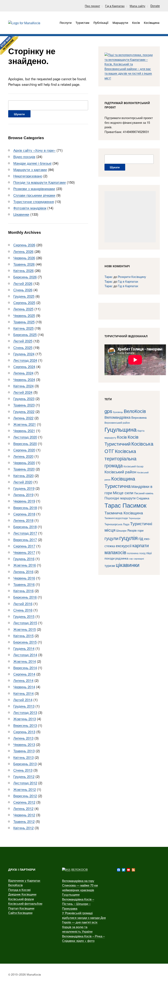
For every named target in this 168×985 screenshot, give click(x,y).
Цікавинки (21, 214)
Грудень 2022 (23, 411)
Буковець (118, 412)
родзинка (121, 558)
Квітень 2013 (23, 757)
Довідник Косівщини (22, 894)
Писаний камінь (143, 493)
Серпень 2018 (24, 513)
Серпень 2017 (24, 545)
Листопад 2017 (25, 533)
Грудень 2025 (23, 296)
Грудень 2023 (23, 398)
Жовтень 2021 (24, 424)
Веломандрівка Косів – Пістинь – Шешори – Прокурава (78, 903)
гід (140, 538)
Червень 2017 (24, 552)
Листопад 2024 (25, 360)
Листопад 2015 (25, 622)
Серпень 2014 (24, 674)
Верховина (138, 417)
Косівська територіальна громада (120, 458)
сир (131, 558)
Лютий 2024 (22, 392)
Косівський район (120, 471)
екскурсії (124, 545)
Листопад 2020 (25, 436)
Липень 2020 (23, 456)
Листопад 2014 (25, 654)
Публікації (100, 23)
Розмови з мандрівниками (34, 188)
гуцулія (128, 537)
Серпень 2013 (24, 731)
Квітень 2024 (23, 385)
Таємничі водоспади (116, 518)
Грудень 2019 (23, 488)
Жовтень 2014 (24, 661)
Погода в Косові (19, 890)
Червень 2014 (24, 686)
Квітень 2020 (23, 475)
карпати (140, 545)
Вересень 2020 (25, 443)
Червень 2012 (24, 814)
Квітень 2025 (23, 328)
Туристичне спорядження (33, 201)
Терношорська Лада (116, 524)
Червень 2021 (24, 430)
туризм (109, 565)
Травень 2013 (24, 750)
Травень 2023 (24, 404)
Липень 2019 (23, 494)
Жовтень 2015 (24, 629)
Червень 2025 (24, 315)
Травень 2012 (24, 821)
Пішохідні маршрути (120, 497)
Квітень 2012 (23, 827)
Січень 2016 (22, 609)
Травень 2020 (24, 468)
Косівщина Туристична (119, 482)
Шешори (121, 530)
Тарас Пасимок (125, 505)
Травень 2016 (24, 584)
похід (142, 553)
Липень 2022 (23, 417)
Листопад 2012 (25, 782)
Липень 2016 (23, 571)
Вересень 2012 (25, 795)
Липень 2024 (23, 372)
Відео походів (24, 156)
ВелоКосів (135, 410)
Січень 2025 (22, 347)
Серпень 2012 (24, 802)
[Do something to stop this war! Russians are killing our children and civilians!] (9, 45)
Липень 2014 (23, 680)
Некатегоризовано (27, 175)
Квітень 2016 (23, 590)
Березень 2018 (25, 526)
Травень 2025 (24, 321)
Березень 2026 (25, 276)
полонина (132, 553)
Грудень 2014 (23, 648)
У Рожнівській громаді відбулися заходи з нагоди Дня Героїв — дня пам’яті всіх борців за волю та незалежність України (84, 922)
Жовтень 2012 (24, 789)
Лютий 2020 (22, 481)
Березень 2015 (25, 641)
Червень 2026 (24, 257)
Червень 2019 (24, 500)
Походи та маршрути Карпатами (39, 182)
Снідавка (142, 498)
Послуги (66, 23)
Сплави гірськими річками (34, 195)
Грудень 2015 (23, 616)
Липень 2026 (23, 251)
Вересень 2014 (25, 667)
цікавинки (128, 564)
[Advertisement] (130, 216)
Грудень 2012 (23, 776)
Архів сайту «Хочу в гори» (34, 150)
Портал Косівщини (21, 908)
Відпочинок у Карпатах (24, 880)
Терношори (134, 518)
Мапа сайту (137, 6)
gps (108, 410)
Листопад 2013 (25, 712)
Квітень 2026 (23, 270)
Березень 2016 (25, 597)
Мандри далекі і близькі (32, 163)
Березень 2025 (25, 334)
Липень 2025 (23, 308)
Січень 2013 (22, 770)
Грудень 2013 (23, 706)
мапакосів (115, 552)
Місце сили (123, 492)
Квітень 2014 (23, 693)
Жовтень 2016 (24, 565)
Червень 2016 (24, 577)
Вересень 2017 (25, 539)
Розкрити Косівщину (132, 276)
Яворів (132, 530)
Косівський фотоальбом (25, 903)
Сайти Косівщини (20, 912)
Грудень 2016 (23, 558)
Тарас (108, 276)
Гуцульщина (120, 429)
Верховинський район (117, 422)
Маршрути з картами (30, 169)
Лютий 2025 (22, 340)
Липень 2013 (23, 738)
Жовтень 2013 (24, 718)
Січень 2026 (22, 289)
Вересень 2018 (25, 507)
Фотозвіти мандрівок (29, 207)
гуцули (111, 538)
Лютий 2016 (22, 603)
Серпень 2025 (24, 302)
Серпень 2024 (24, 366)
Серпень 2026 (24, 244)
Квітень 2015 (23, 635)
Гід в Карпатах (115, 6)
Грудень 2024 (23, 353)
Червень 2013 (24, 744)
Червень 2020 (24, 462)
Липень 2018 (23, 520)
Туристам (82, 23)
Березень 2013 (25, 763)
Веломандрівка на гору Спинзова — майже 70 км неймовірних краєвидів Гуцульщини (80, 887)
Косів (122, 437)
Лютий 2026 (22, 283)
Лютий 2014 (22, 699)
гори (140, 530)
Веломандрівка (117, 417)
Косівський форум (21, 899)
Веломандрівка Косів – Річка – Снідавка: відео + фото (83, 938)
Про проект (92, 6)
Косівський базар (133, 466)
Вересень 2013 (25, 725)
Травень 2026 (24, 264)
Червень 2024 (24, 379)
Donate (155, 6)
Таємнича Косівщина (123, 512)
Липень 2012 (23, 808)
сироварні (139, 558)
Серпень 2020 (24, 449)
